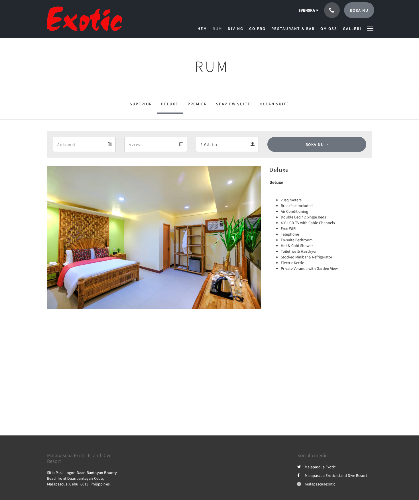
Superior (141, 104)
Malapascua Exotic (320, 466)
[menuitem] (204, 28)
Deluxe (169, 104)
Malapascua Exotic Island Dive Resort (336, 475)
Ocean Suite (274, 104)
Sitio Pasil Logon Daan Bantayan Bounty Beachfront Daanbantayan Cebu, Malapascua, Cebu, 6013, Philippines (82, 478)
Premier (197, 104)
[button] (370, 28)
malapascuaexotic (320, 484)
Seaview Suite (233, 104)
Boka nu (315, 144)
